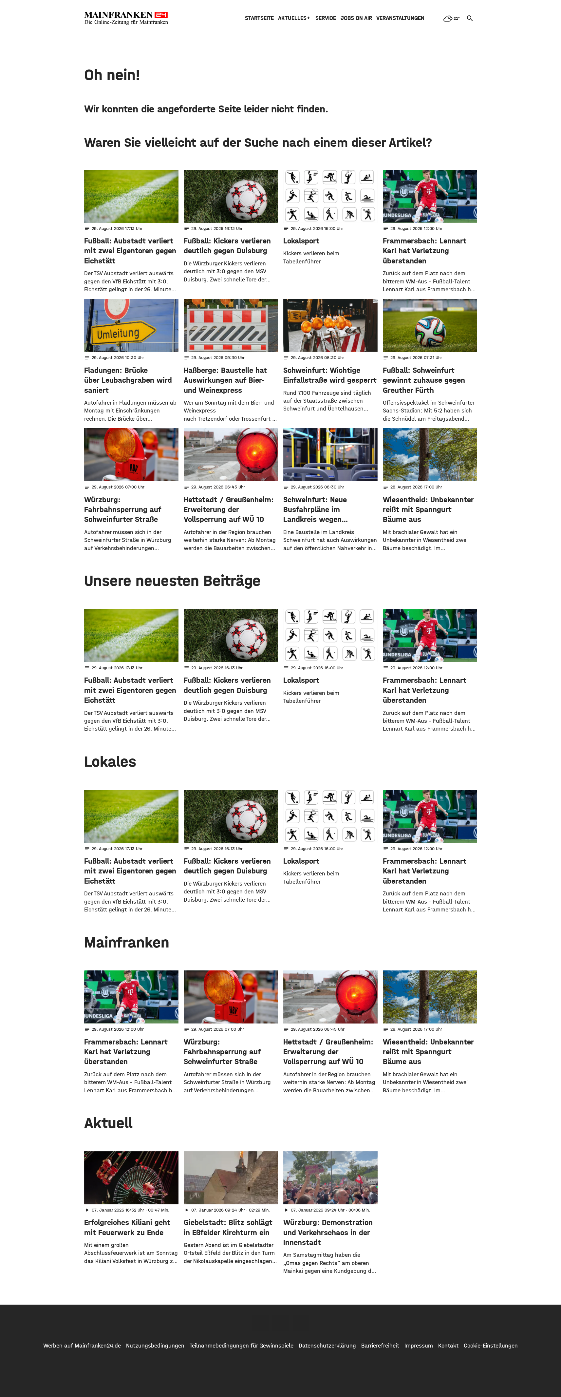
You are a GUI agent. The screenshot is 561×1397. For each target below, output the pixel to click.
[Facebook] (260, 1323)
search (470, 18)
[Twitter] (280, 1323)
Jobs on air (356, 18)
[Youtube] (301, 1323)
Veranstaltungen (400, 18)
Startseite (259, 18)
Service (325, 18)
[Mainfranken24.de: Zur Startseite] (126, 18)
